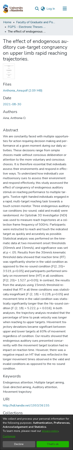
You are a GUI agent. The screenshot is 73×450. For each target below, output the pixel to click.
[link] (22, 90)
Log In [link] (51, 9)
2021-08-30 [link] (12, 104)
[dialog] (36, 432)
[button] (13, 9)
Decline (19, 444)
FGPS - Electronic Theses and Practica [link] (27, 27)
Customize (9, 436)
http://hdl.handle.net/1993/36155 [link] (26, 405)
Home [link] (7, 22)
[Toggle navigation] (64, 8)
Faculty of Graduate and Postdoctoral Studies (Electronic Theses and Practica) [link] (35, 22)
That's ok (53, 444)
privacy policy (50, 431)
